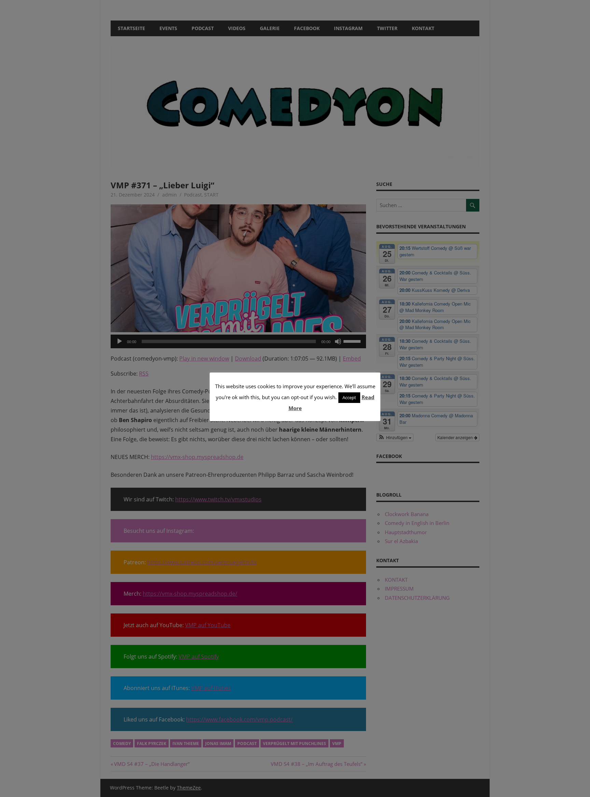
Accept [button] (349, 397)
